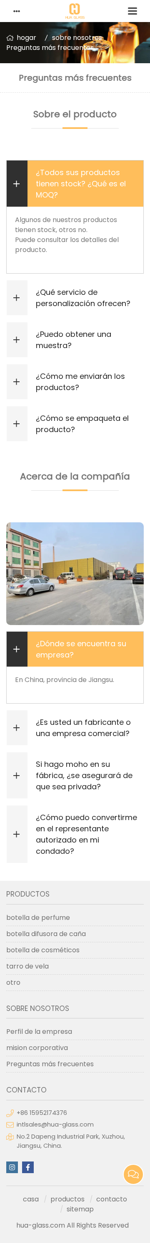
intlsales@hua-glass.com (55, 1124)
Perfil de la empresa (39, 1031)
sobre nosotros (77, 37)
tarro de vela (27, 966)
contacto (111, 1199)
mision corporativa (37, 1048)
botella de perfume (38, 917)
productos (67, 1199)
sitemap (80, 1209)
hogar (26, 37)
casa (31, 1199)
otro (13, 982)
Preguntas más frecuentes (50, 47)
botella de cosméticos (43, 950)
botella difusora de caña (46, 934)
